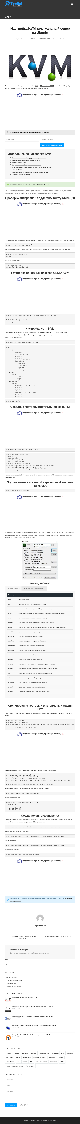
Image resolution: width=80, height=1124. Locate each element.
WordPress (53, 1061)
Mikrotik (70, 1053)
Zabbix (62, 1061)
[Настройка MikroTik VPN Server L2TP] (8, 999)
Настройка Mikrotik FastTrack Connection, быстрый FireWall (32, 1016)
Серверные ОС (44, 39)
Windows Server (41, 1061)
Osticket (60, 1057)
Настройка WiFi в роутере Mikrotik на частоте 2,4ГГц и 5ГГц (32, 1006)
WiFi (31, 1061)
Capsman (25, 1053)
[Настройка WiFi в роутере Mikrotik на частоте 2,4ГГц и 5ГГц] (8, 1009)
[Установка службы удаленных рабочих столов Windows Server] (8, 1028)
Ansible (8, 1053)
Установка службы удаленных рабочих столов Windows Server (34, 1025)
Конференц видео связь (14, 1066)
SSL (18, 1061)
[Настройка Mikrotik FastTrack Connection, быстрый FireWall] (8, 1018)
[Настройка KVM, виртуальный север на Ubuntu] (40, 62)
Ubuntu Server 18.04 (47, 86)
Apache (16, 1053)
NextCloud (9, 1057)
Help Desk (55, 1053)
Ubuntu (25, 1061)
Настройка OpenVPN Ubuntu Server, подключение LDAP (31, 1035)
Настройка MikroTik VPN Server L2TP (24, 997)
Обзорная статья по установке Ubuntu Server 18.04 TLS (29, 184)
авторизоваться (44, 953)
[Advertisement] (40, 112)
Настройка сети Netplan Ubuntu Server (56, 936)
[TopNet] (13, 4)
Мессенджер (30, 1066)
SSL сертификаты (11, 977)
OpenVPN (52, 1057)
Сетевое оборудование (13, 986)
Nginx (18, 1057)
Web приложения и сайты (14, 980)
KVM (62, 1053)
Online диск (27, 1057)
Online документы (39, 1057)
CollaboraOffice (44, 1053)
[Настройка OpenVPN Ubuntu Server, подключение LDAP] (8, 1037)
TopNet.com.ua (23, 39)
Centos (33, 1053)
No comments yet (58, 39)
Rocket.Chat (10, 1061)
